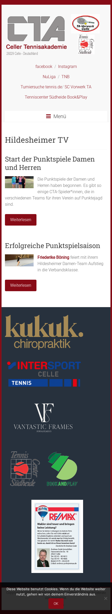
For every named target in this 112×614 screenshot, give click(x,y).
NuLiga (49, 76)
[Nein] (105, 598)
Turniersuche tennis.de (41, 86)
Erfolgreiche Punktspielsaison (52, 245)
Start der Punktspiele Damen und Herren (50, 163)
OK (56, 603)
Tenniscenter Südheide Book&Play (56, 97)
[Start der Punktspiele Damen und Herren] (19, 178)
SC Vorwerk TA (78, 86)
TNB (65, 76)
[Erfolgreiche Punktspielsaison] (19, 256)
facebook (43, 66)
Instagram (67, 66)
